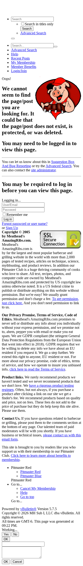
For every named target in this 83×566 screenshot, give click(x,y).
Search (27, 28)
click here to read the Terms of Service (37, 369)
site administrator (43, 170)
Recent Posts (20, 58)
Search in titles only (39, 24)
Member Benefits (23, 67)
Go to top (27, 497)
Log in (8, 219)
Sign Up (12, 228)
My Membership (23, 62)
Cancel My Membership (38, 488)
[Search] (13, 38)
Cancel (17, 561)
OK (6, 539)
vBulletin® (28, 509)
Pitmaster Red (21, 468)
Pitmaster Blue (31, 476)
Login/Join (19, 71)
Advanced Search (33, 33)
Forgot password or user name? (24, 224)
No (15, 534)
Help (14, 54)
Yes (6, 534)
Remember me (17, 215)
